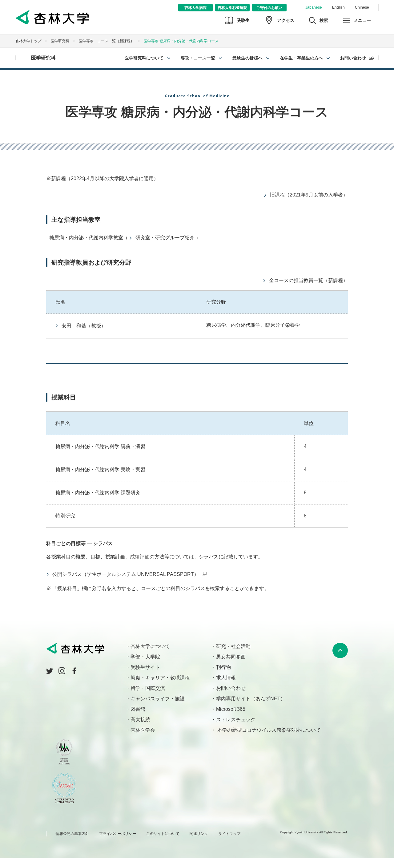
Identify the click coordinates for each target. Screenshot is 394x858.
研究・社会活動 (233, 646)
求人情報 (226, 677)
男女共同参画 (231, 656)
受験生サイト (145, 667)
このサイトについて (162, 834)
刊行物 (223, 667)
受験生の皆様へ (247, 57)
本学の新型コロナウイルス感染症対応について (268, 730)
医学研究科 (60, 41)
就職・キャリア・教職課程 (160, 677)
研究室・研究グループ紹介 (165, 237)
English (338, 7)
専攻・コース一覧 (198, 57)
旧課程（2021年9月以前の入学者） (309, 194)
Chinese (362, 7)
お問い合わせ (353, 57)
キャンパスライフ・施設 (158, 698)
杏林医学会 (143, 730)
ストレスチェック (235, 719)
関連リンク (199, 834)
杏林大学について (150, 646)
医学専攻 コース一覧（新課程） (106, 41)
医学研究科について (144, 57)
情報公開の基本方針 (72, 834)
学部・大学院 (145, 656)
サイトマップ (229, 834)
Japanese (313, 7)
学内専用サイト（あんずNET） (250, 698)
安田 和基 (74, 325)
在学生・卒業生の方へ (301, 57)
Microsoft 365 (230, 709)
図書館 (138, 709)
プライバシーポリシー (117, 834)
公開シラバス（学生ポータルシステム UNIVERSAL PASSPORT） (125, 574)
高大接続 (140, 719)
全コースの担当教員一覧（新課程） (308, 280)
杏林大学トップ (28, 41)
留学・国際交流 (148, 688)
